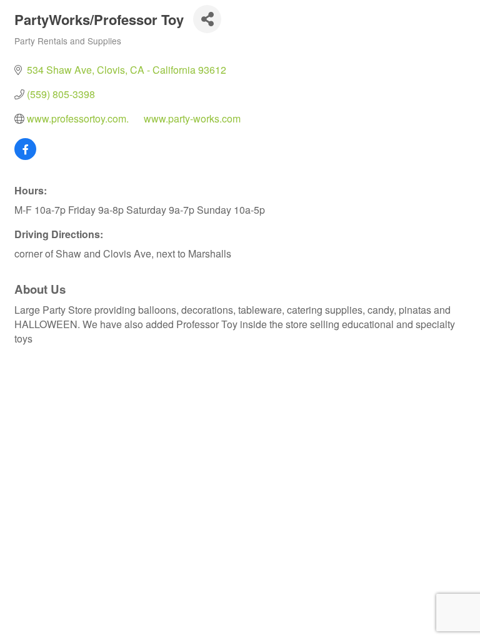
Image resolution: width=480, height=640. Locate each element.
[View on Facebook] (25, 156)
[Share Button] (207, 19)
